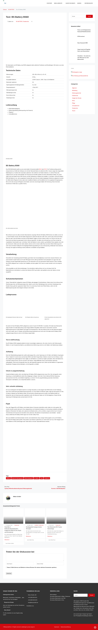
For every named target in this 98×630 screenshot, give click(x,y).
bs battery (36, 478)
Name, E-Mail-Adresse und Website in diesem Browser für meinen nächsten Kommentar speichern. (32, 567)
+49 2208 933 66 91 (32, 597)
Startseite (49, 3)
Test (41, 478)
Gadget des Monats (70, 3)
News (73, 100)
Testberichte (26, 21)
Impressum (56, 626)
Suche (89, 16)
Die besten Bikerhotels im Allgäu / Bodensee (60, 596)
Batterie (8, 478)
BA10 (40, 169)
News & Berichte (58, 3)
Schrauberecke (75, 105)
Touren (73, 110)
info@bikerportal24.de (33, 602)
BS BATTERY (11, 9)
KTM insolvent (81, 36)
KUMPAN (36, 525)
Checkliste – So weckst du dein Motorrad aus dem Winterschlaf (83, 57)
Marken (79, 3)
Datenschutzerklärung (66, 626)
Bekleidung (74, 90)
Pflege (73, 103)
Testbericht (46, 478)
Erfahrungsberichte (76, 93)
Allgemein (74, 88)
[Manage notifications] (95, 627)
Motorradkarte (89, 3)
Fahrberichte (75, 95)
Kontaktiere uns (30, 605)
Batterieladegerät (28, 478)
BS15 (45, 169)
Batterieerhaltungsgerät (17, 478)
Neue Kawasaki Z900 (82, 42)
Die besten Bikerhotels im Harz (57, 600)
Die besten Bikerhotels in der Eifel (57, 598)
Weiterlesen (7, 539)
